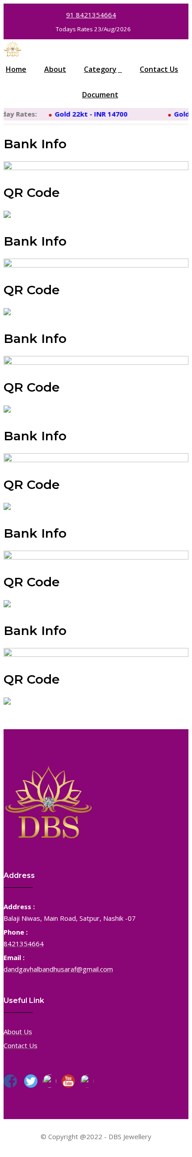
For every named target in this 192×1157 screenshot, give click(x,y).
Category (100, 69)
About (55, 69)
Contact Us (159, 69)
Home (16, 69)
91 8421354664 (91, 14)
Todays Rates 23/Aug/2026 (93, 29)
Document (100, 95)
